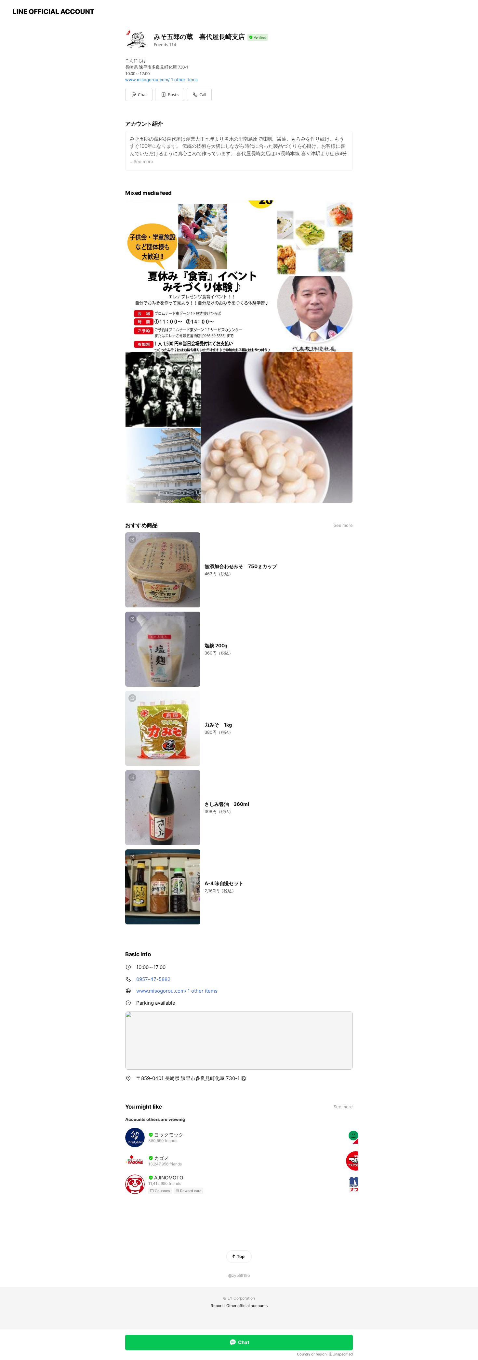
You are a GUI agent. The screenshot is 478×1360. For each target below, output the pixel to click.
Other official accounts (247, 1305)
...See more (141, 161)
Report (217, 1305)
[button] (169, 94)
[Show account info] (257, 37)
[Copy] (243, 1078)
